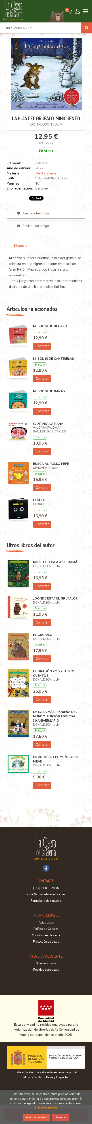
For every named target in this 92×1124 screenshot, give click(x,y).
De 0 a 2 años (45, 173)
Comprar (42, 346)
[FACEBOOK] (46, 868)
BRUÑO (41, 163)
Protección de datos (46, 942)
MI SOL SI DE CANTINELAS (53, 359)
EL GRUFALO (42, 635)
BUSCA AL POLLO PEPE (51, 464)
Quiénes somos (46, 963)
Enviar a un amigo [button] (35, 225)
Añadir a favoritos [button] (35, 213)
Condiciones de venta (46, 935)
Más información (46, 1108)
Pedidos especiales (46, 970)
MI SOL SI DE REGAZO (50, 326)
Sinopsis (20, 245)
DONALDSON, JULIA (46, 124)
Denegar (60, 1117)
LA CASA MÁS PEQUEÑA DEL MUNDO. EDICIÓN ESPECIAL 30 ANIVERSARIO (55, 716)
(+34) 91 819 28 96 (46, 888)
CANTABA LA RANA (48, 424)
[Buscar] (86, 27)
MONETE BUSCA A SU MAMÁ (55, 562)
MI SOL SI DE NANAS (49, 391)
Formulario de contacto (46, 901)
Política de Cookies (46, 929)
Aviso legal (46, 923)
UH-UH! (39, 500)
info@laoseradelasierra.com (46, 894)
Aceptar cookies (36, 1117)
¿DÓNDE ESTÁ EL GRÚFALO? (55, 598)
